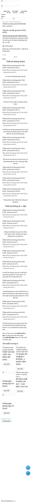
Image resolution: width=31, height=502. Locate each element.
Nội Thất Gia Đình (15, 22)
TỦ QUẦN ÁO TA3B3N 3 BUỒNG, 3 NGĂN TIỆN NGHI (21, 359)
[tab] (15, 57)
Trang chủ (5, 22)
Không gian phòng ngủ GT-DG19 (8, 383)
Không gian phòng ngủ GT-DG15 (8, 406)
